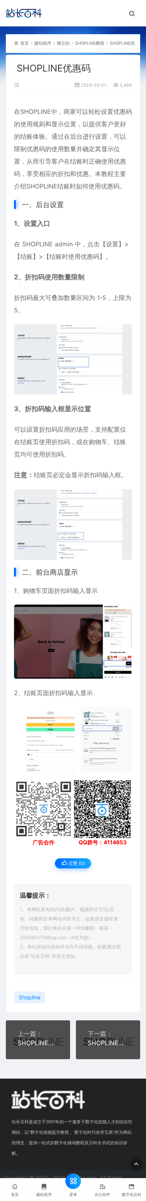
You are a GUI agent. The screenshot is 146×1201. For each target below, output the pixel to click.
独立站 (63, 43)
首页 (24, 43)
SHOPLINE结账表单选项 (108, 1043)
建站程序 (42, 43)
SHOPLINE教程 (89, 43)
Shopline (29, 997)
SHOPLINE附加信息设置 (38, 1043)
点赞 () (76, 863)
